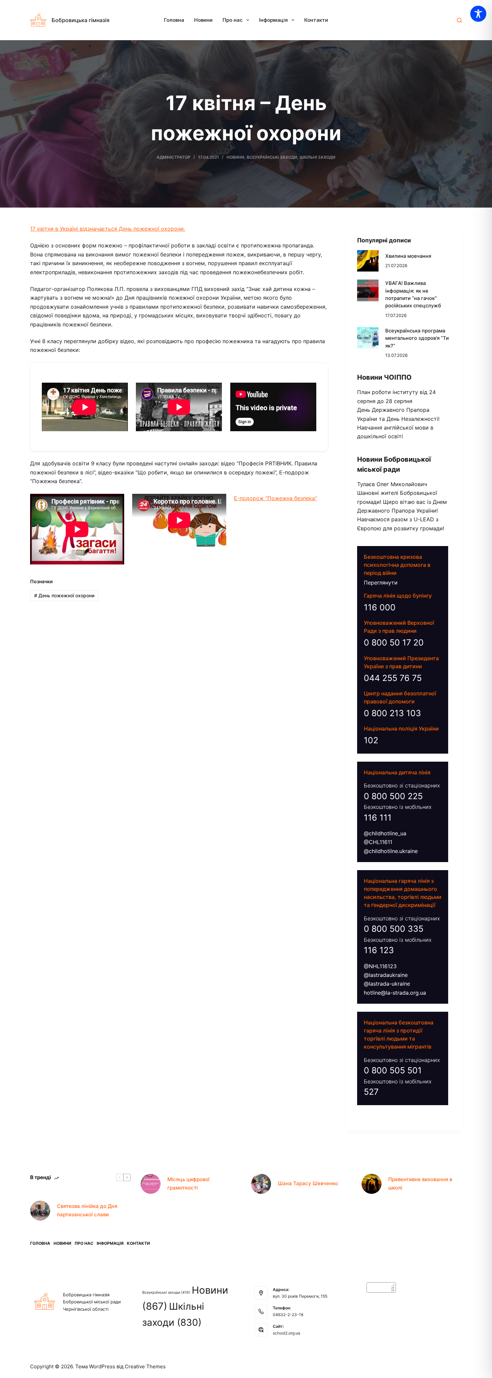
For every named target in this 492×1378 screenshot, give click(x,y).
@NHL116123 (380, 966)
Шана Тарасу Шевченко (308, 1183)
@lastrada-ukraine (387, 983)
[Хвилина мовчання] (368, 261)
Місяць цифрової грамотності (188, 1183)
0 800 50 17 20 (394, 642)
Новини (203, 20)
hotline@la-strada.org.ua (395, 992)
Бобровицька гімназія (80, 20)
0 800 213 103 (392, 713)
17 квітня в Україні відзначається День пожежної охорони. (107, 228)
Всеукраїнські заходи (272, 157)
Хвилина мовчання (408, 256)
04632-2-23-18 (288, 1314)
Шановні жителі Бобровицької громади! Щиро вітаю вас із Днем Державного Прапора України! (402, 501)
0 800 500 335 (393, 929)
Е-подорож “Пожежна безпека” (275, 498)
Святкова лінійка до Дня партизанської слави (87, 1210)
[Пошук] (459, 20)
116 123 (379, 950)
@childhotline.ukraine (391, 851)
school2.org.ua (286, 1332)
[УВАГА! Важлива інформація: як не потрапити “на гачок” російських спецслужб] (368, 290)
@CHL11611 (378, 842)
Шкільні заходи (317, 157)
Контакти (316, 20)
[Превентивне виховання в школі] (371, 1184)
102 (371, 740)
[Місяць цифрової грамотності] (151, 1184)
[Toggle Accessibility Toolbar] (478, 13)
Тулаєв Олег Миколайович (392, 484)
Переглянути (381, 582)
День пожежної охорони (64, 595)
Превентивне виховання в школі (420, 1183)
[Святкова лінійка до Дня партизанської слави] (40, 1211)
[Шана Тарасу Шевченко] (261, 1184)
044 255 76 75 (393, 678)
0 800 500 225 (393, 796)
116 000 (380, 607)
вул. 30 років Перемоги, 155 (300, 1296)
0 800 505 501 (393, 1070)
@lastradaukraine (386, 975)
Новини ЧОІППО (384, 377)
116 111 (378, 818)
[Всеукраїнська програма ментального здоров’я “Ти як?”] (368, 338)
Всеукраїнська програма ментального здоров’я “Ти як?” (417, 338)
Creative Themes (145, 1366)
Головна (174, 20)
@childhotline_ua (385, 833)
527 (371, 1092)
